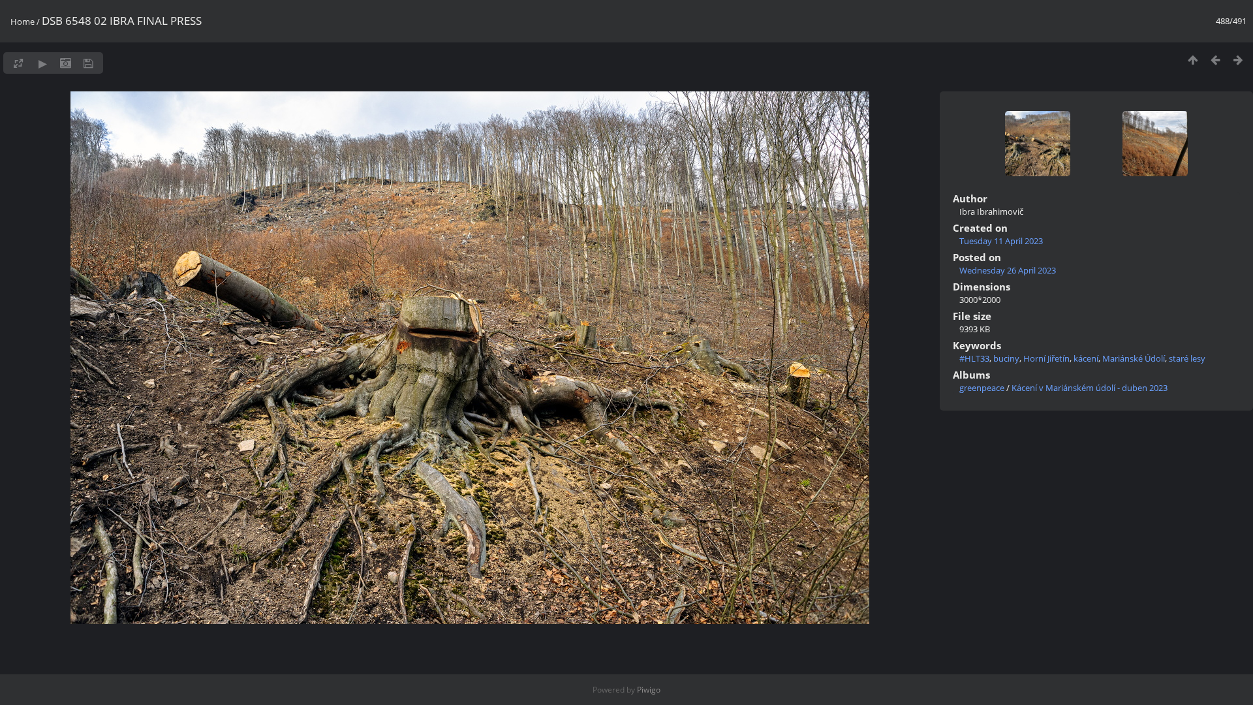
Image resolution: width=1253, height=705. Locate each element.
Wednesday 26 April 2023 (1007, 270)
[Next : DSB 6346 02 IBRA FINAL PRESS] (1238, 59)
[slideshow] (42, 62)
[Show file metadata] (65, 62)
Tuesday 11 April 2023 (1001, 241)
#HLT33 (974, 358)
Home (22, 21)
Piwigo (648, 689)
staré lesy (1187, 358)
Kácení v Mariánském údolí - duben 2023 (1090, 388)
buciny (1006, 358)
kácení (1086, 358)
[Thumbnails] (1192, 59)
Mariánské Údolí (1133, 358)
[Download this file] (88, 62)
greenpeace (981, 388)
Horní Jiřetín (1046, 358)
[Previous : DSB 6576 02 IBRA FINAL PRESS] (1215, 59)
